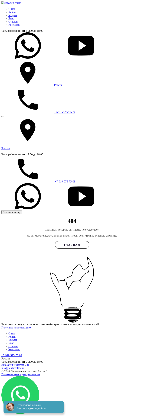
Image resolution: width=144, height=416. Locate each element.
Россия (58, 84)
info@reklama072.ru (12, 368)
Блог (11, 18)
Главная (72, 244)
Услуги (12, 15)
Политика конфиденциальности (20, 374)
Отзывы (13, 21)
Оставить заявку (12, 212)
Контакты (14, 24)
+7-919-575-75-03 (64, 112)
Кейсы (12, 12)
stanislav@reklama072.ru (15, 364)
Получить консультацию (16, 327)
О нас (11, 8)
